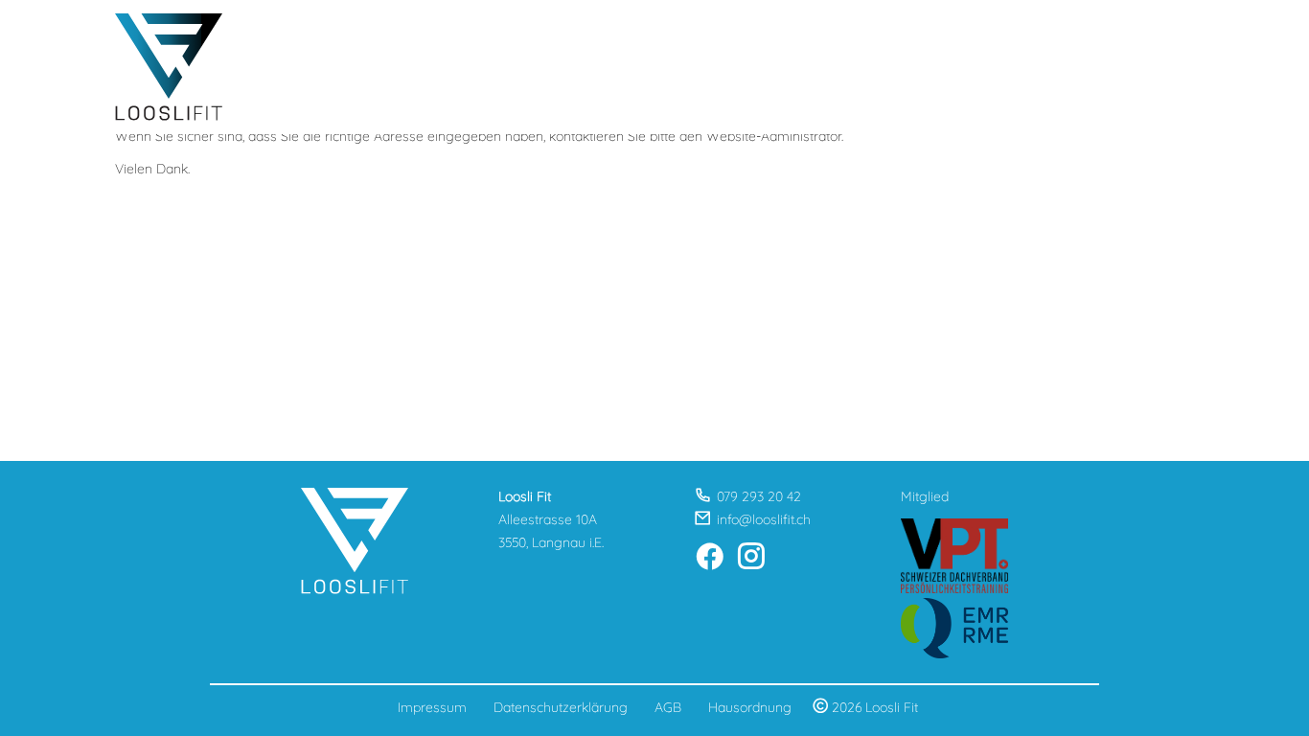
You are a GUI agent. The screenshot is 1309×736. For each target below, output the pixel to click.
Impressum (432, 707)
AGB (667, 707)
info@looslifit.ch (764, 519)
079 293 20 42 (759, 496)
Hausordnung (750, 707)
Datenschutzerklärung (561, 707)
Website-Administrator (773, 136)
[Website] (169, 67)
